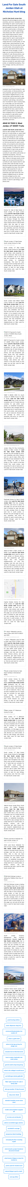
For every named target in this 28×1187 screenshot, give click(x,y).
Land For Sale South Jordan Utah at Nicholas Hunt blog (14, 8)
